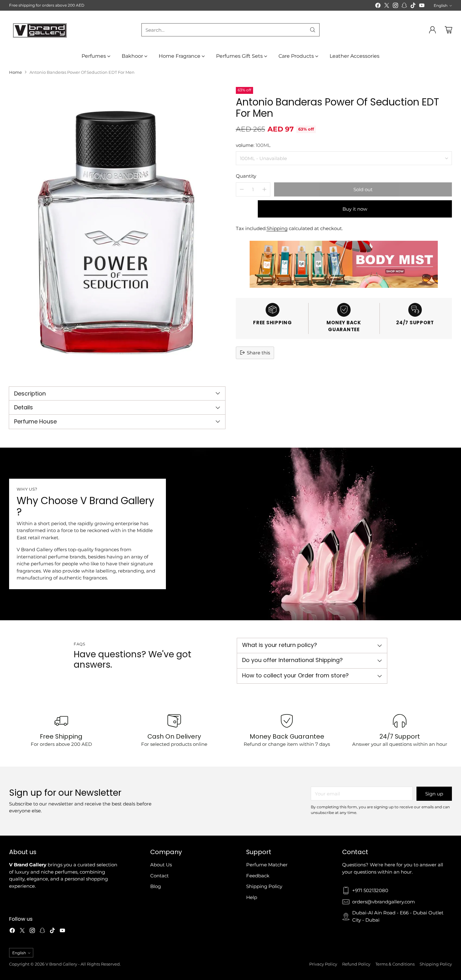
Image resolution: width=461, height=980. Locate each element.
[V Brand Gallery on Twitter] (387, 6)
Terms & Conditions (395, 964)
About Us (161, 865)
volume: (253, 145)
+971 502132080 (370, 890)
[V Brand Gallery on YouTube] (422, 6)
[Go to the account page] (432, 30)
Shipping (277, 228)
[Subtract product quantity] (241, 189)
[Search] (313, 29)
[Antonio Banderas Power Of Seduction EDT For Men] (117, 231)
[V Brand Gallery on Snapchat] (404, 6)
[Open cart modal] (448, 30)
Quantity (246, 176)
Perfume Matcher (267, 865)
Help (251, 897)
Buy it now (354, 209)
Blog (155, 886)
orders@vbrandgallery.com (383, 902)
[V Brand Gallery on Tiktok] (413, 6)
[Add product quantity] (264, 189)
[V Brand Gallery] (40, 30)
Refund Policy (356, 964)
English (441, 5)
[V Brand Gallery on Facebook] (378, 6)
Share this (258, 352)
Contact (159, 876)
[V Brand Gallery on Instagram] (395, 6)
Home (15, 72)
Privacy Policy (323, 964)
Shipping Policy (264, 886)
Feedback (257, 876)
